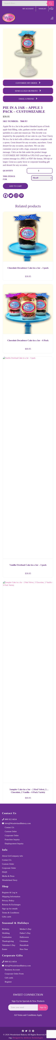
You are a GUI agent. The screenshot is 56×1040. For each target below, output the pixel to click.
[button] (48, 277)
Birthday (5, 929)
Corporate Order (12, 835)
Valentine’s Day (8, 945)
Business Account (12, 970)
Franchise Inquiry (12, 839)
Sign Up (43, 1007)
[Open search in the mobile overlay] (28, 3)
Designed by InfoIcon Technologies (28, 1038)
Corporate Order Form (14, 974)
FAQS (4, 872)
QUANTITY (8, 171)
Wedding (6, 933)
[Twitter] (10, 195)
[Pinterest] (21, 195)
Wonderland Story (9, 880)
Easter (4, 949)
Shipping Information (11, 896)
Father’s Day (25, 933)
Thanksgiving (8, 941)
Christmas (24, 941)
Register (8, 982)
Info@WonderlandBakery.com (18, 823)
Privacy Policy (8, 900)
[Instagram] (16, 195)
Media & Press (8, 876)
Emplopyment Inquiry (14, 843)
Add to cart (15, 186)
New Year (24, 949)
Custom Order (11, 831)
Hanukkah (24, 945)
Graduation (7, 937)
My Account (28, 9)
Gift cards (9, 978)
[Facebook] (5, 195)
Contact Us (9, 827)
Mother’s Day (25, 929)
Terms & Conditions (10, 913)
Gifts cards (6, 917)
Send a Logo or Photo (26, 91)
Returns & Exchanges (11, 905)
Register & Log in (9, 892)
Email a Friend (26, 99)
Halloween (24, 937)
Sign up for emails (10, 909)
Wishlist (42, 9)
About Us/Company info (12, 856)
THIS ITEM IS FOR (9, 177)
